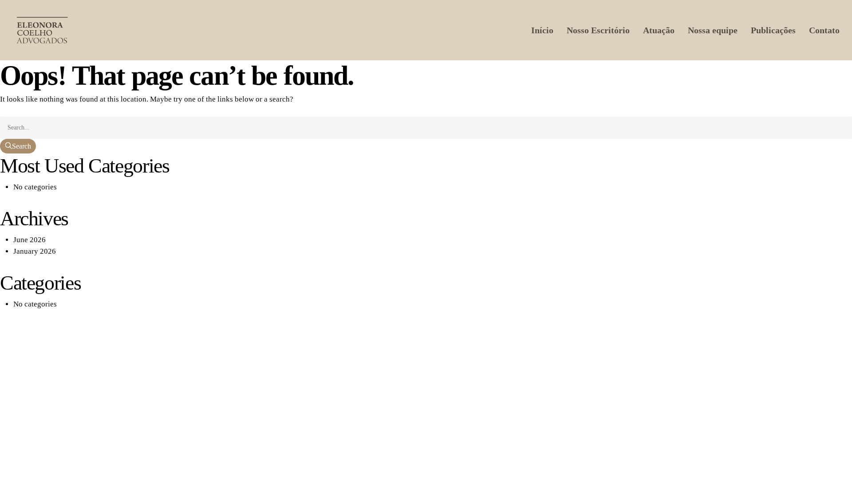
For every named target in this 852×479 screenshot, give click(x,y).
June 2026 (29, 240)
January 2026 (34, 251)
